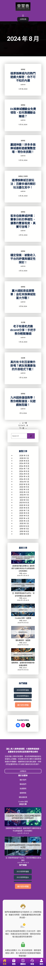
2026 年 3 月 (24, 455)
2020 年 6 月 (24, 513)
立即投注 (23, 771)
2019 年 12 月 (24, 526)
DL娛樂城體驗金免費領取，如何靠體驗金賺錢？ (23, 112)
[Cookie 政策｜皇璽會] (23, 610)
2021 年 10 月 (24, 502)
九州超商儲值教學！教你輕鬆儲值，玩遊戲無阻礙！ (23, 401)
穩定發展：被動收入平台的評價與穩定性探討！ (23, 258)
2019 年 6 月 (24, 534)
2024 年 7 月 (24, 468)
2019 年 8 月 (24, 531)
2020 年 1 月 (24, 523)
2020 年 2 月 (24, 521)
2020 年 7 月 (24, 510)
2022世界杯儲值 (23, 690)
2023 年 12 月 (24, 484)
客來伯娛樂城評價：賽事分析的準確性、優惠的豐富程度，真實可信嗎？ (23, 221)
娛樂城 (23, 69)
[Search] (31, 436)
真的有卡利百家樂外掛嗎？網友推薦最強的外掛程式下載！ (23, 365)
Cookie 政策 (23, 801)
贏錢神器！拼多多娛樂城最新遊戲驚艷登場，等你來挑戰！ (23, 148)
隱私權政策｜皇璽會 (23, 640)
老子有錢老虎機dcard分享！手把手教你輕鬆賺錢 (23, 329)
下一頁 (23, 428)
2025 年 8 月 (24, 461)
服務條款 (23, 793)
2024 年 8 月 (24, 466)
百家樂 (25, 176)
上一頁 (23, 423)
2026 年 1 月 (24, 458)
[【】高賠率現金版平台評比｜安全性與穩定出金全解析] (23, 585)
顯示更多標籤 (23, 705)
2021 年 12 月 (24, 497)
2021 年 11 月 (24, 500)
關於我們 (23, 780)
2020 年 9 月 (24, 505)
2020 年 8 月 (24, 508)
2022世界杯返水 (23, 696)
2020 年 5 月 (24, 515)
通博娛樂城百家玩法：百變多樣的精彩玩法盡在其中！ (23, 183)
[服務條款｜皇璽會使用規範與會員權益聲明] (23, 654)
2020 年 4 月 (24, 518)
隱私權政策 (23, 797)
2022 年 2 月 (24, 492)
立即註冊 (23, 19)
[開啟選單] (23, 15)
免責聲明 (23, 788)
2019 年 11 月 (24, 529)
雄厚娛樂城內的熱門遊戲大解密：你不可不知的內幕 (23, 77)
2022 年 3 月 (24, 489)
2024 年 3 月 (24, 479)
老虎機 (23, 322)
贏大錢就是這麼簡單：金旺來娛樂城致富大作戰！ (23, 294)
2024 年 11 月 (24, 463)
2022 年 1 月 (24, 495)
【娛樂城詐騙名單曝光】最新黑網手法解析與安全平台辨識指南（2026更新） (23, 568)
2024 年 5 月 (24, 474)
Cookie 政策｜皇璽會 (23, 618)
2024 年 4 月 (24, 476)
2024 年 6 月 (24, 471)
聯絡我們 (23, 784)
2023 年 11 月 (24, 487)
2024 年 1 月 (24, 482)
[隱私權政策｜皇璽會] (23, 632)
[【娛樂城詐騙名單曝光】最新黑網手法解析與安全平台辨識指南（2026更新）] (23, 558)
